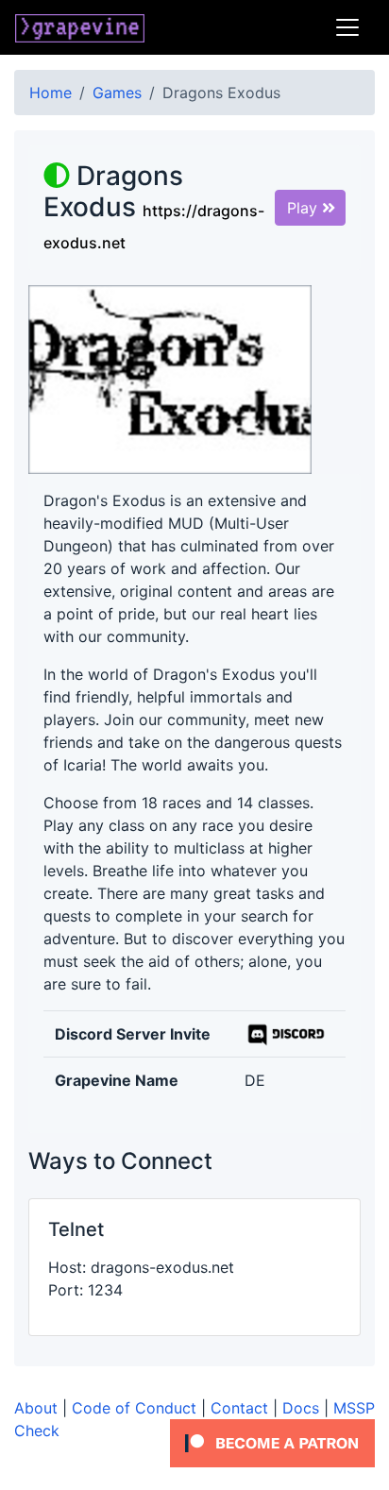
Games (117, 92)
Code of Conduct (134, 1407)
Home (50, 92)
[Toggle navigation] (347, 27)
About (36, 1407)
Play (304, 207)
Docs (300, 1407)
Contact (239, 1407)
